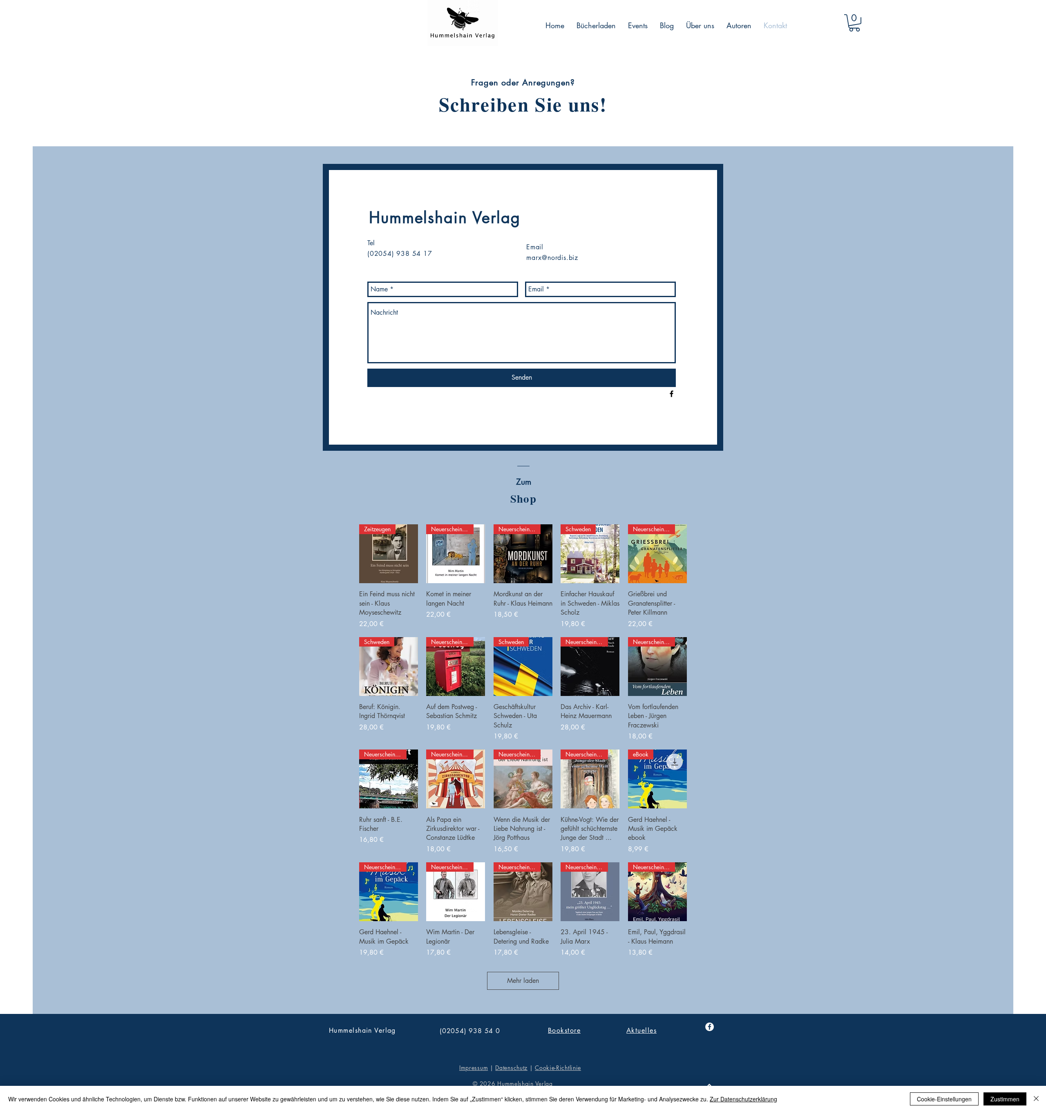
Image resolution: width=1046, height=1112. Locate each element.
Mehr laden (523, 980)
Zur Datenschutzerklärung (743, 1099)
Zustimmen (1004, 1099)
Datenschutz (511, 1068)
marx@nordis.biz (552, 257)
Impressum (473, 1068)
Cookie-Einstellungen (944, 1099)
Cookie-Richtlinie (558, 1068)
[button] (854, 22)
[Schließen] (1036, 1098)
